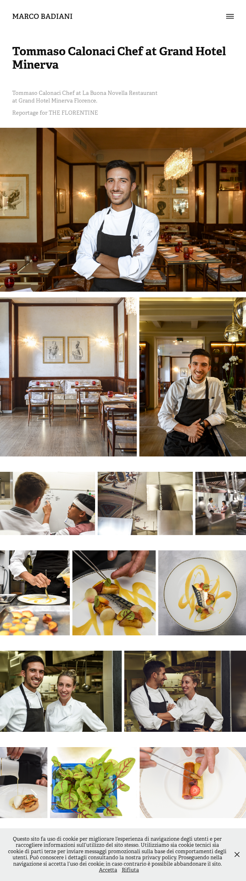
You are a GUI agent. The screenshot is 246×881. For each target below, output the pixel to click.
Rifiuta (130, 870)
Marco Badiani (42, 16)
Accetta (108, 870)
